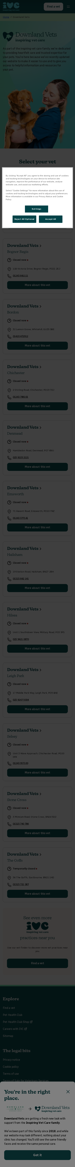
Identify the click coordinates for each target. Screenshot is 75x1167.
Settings (36, 209)
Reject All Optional (24, 219)
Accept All (50, 219)
